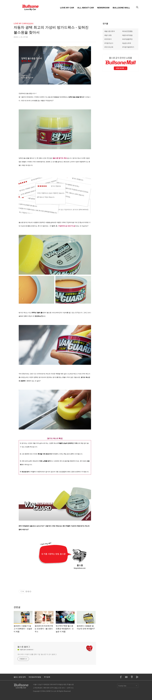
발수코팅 (108, 35)
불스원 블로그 (23, 647)
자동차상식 (109, 43)
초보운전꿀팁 (128, 31)
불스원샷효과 (110, 31)
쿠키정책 (47, 677)
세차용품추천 (128, 39)
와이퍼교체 (109, 47)
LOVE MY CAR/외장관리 (23, 23)
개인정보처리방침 (34, 677)
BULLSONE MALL (121, 8)
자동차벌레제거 (128, 47)
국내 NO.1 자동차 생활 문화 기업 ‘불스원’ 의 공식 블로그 (37, 654)
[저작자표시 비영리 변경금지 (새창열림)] (28, 591)
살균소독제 (127, 43)
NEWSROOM (103, 8)
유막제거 (108, 39)
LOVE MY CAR (67, 8)
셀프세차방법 (128, 35)
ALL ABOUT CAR (85, 8)
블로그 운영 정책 (20, 677)
